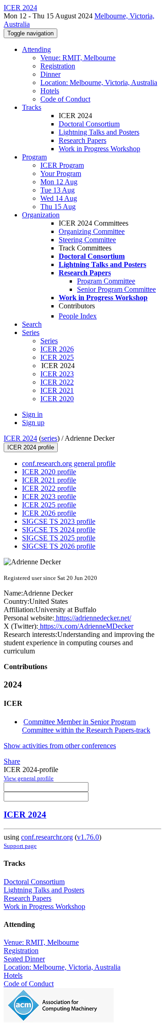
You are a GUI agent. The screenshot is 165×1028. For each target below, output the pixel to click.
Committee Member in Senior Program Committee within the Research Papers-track (86, 726)
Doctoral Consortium (89, 124)
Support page (20, 845)
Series (49, 341)
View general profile (29, 778)
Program (34, 157)
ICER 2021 (57, 390)
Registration (57, 66)
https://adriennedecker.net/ (92, 618)
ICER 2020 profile (49, 472)
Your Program (60, 173)
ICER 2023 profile (49, 496)
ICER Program (62, 165)
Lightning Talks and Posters (99, 132)
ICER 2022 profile (49, 488)
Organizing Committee (92, 231)
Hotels (49, 91)
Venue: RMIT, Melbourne (78, 58)
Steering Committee (87, 240)
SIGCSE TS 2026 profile (58, 546)
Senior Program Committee (116, 289)
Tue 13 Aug (57, 190)
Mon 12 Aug (58, 182)
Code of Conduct (65, 99)
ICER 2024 (20, 438)
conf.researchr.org (47, 837)
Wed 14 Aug (58, 198)
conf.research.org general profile (69, 463)
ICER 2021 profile (49, 480)
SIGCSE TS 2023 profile (58, 521)
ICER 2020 (57, 399)
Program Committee (106, 281)
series (49, 438)
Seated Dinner (24, 959)
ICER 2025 (57, 357)
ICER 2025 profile (49, 505)
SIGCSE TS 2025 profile (58, 538)
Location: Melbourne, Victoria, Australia (98, 82)
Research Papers (82, 140)
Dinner (50, 74)
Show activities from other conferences (60, 746)
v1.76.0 (88, 837)
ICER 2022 (57, 382)
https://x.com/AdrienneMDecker (85, 626)
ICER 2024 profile (30, 447)
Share (12, 761)
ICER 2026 (57, 349)
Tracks (31, 107)
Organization (41, 215)
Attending (36, 49)
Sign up (33, 422)
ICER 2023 (57, 374)
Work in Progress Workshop (99, 149)
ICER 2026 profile (49, 513)
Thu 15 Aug (58, 206)
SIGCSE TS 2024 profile (58, 530)
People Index (78, 316)
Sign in (32, 414)
